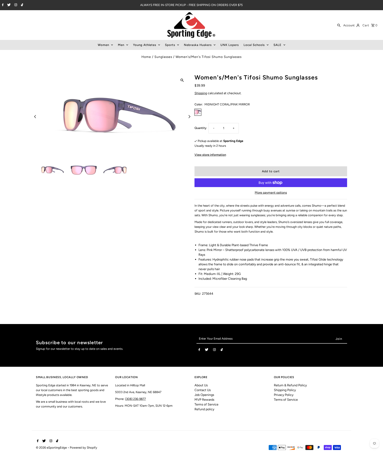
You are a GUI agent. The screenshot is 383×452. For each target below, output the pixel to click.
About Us (201, 385)
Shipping (200, 93)
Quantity (200, 128)
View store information (210, 155)
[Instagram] (15, 5)
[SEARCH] (339, 25)
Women (103, 45)
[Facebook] (2, 5)
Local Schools (254, 45)
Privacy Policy (283, 395)
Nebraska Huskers (198, 45)
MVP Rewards (204, 399)
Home (146, 57)
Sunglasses (163, 57)
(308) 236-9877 (135, 399)
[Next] (189, 116)
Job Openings (204, 395)
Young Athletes (144, 45)
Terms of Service (206, 404)
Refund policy (204, 409)
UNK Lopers (229, 45)
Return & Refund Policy (290, 385)
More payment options (271, 192)
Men (121, 45)
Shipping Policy (285, 390)
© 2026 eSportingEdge (52, 447)
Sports (170, 45)
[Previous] (35, 116)
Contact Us (202, 390)
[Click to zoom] (182, 80)
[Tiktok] (21, 5)
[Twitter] (8, 5)
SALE (277, 45)
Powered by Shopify (83, 447)
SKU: (197, 293)
